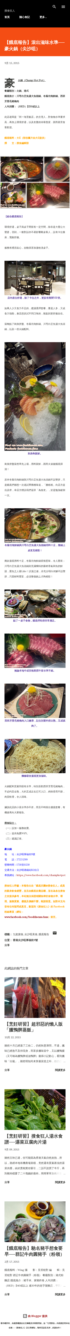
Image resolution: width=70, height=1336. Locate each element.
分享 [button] (7, 945)
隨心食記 (24, 16)
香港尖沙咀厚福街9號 (25, 940)
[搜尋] (54, 6)
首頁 (7, 16)
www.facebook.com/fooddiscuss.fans (26, 917)
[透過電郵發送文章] (54, 934)
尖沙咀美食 (31, 934)
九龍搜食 (18, 934)
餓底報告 (44, 934)
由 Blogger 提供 (37, 1316)
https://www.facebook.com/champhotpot (41, 875)
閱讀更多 (60, 1069)
